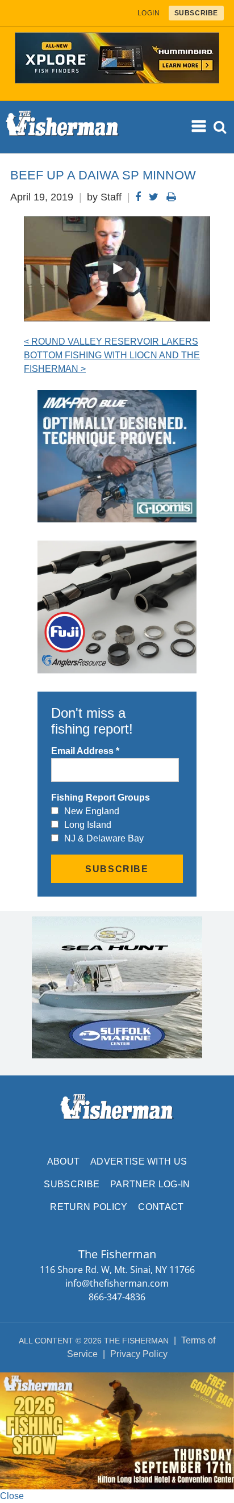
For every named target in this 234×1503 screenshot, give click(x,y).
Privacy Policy (139, 1354)
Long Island (87, 825)
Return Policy (88, 1207)
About (63, 1161)
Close (12, 1496)
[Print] (171, 197)
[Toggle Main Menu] (199, 127)
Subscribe (71, 1184)
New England (91, 811)
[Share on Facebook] (138, 197)
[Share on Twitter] (153, 197)
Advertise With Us (138, 1161)
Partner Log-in (150, 1184)
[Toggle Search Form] (220, 127)
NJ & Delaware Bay (104, 838)
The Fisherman (62, 127)
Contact (160, 1207)
